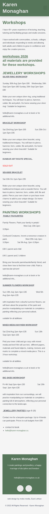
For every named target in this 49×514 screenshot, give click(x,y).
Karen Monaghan (24, 459)
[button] (45, 8)
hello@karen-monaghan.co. (17, 430)
